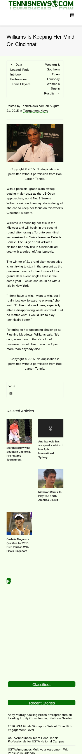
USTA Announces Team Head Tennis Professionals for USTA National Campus (36, 739)
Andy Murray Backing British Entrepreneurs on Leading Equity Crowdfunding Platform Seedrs (40, 716)
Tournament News (35, 110)
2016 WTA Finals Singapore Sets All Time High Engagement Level (40, 728)
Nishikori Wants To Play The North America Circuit (49, 496)
